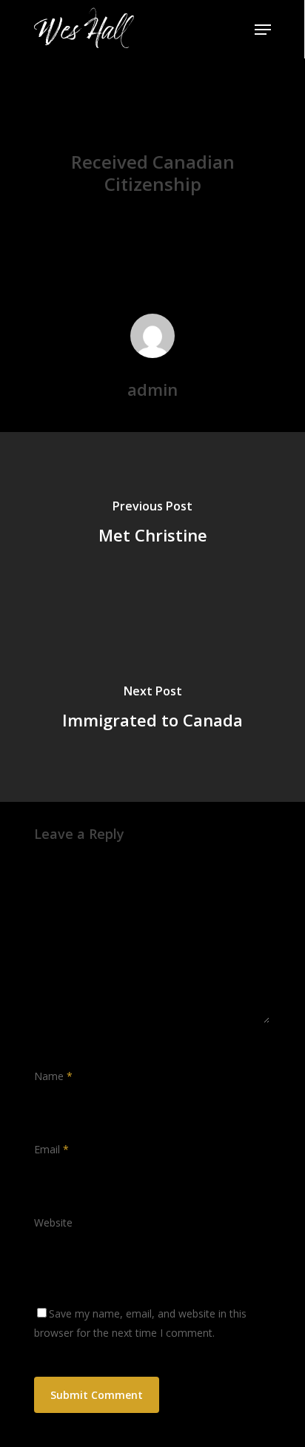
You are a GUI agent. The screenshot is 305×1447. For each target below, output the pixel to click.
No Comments (219, 219)
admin (81, 219)
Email (51, 1149)
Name (53, 1076)
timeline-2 (156, 125)
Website (53, 1222)
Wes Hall (82, 29)
